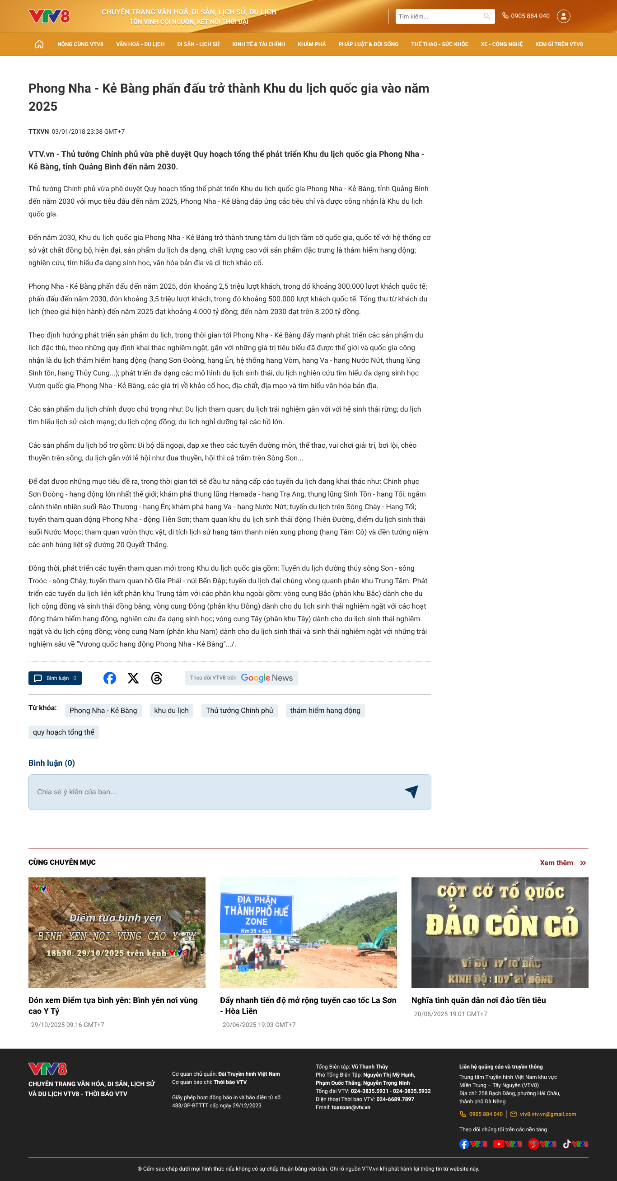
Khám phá (312, 44)
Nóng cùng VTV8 (80, 44)
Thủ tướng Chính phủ (239, 710)
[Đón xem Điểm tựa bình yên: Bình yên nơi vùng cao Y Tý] (117, 932)
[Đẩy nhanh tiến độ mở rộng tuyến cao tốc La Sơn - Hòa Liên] (308, 932)
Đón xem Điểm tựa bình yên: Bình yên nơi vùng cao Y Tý (113, 1006)
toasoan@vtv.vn (351, 1107)
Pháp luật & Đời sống (369, 44)
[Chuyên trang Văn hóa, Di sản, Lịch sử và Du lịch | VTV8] (49, 16)
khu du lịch (171, 710)
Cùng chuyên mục (62, 862)
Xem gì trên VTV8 (559, 44)
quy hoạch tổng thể (63, 732)
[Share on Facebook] (109, 678)
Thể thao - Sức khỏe (439, 44)
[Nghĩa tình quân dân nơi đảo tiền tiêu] (500, 932)
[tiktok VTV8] (575, 1144)
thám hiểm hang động (325, 710)
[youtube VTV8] (507, 1144)
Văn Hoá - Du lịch (140, 44)
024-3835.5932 (412, 1091)
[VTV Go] (542, 1143)
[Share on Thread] (156, 678)
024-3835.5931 (370, 1091)
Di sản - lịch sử (199, 44)
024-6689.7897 (395, 1099)
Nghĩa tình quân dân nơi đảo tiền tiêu (478, 1000)
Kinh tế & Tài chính (259, 44)
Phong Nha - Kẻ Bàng (103, 710)
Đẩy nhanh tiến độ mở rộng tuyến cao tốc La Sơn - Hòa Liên (308, 1006)
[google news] (267, 678)
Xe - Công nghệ (502, 44)
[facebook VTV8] (473, 1144)
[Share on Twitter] (133, 678)
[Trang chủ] (39, 44)
